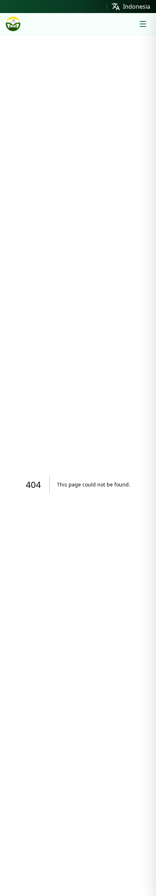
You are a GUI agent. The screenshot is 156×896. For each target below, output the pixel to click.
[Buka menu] (143, 24)
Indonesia (136, 7)
